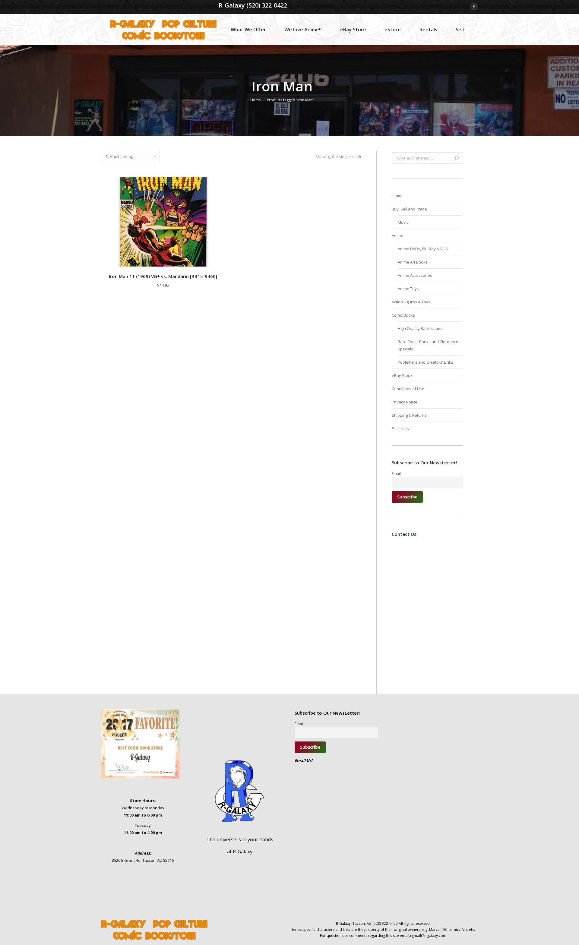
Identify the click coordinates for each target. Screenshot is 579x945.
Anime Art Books (413, 262)
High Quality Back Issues (420, 328)
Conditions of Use (408, 388)
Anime (397, 235)
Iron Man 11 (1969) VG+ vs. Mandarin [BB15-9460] (163, 276)
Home (397, 195)
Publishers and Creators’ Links (425, 362)
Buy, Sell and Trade (409, 209)
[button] (217, 259)
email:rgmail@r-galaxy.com (423, 935)
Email (396, 473)
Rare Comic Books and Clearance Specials (428, 345)
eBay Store (402, 375)
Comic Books (403, 315)
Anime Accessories (415, 275)
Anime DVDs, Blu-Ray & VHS (423, 248)
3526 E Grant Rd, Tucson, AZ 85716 (143, 860)
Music (403, 222)
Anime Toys (408, 288)
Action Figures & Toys (411, 302)
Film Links (400, 428)
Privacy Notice (404, 402)
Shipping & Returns (409, 415)
